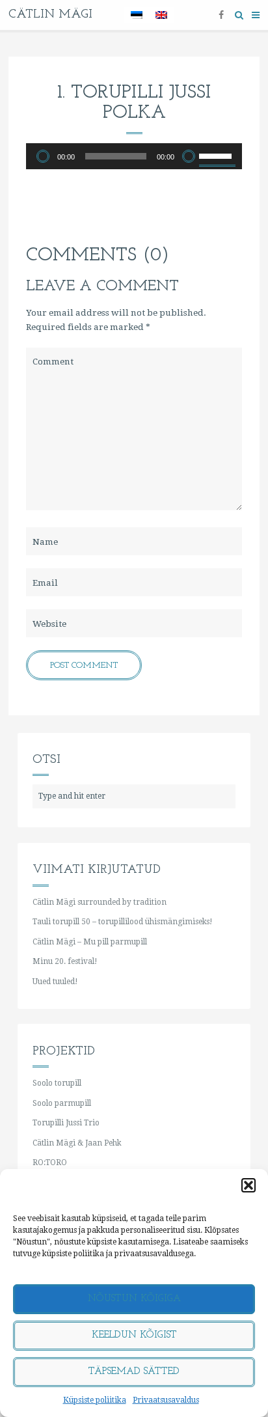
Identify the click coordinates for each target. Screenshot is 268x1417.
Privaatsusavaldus (166, 1400)
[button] (248, 1185)
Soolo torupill (57, 1083)
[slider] (217, 155)
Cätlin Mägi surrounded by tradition (100, 902)
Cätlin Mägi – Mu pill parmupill (90, 941)
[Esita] (42, 156)
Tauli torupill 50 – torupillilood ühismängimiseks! (122, 921)
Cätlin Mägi (50, 14)
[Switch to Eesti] (136, 15)
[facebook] (221, 15)
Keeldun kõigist (134, 1335)
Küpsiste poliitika (94, 1400)
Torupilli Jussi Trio (66, 1122)
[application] (133, 156)
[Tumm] (188, 156)
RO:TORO (50, 1162)
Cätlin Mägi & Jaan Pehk (77, 1143)
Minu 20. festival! (65, 961)
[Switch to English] (161, 15)
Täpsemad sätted (134, 1372)
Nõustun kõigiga (134, 1299)
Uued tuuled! (55, 981)
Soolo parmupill (62, 1103)
